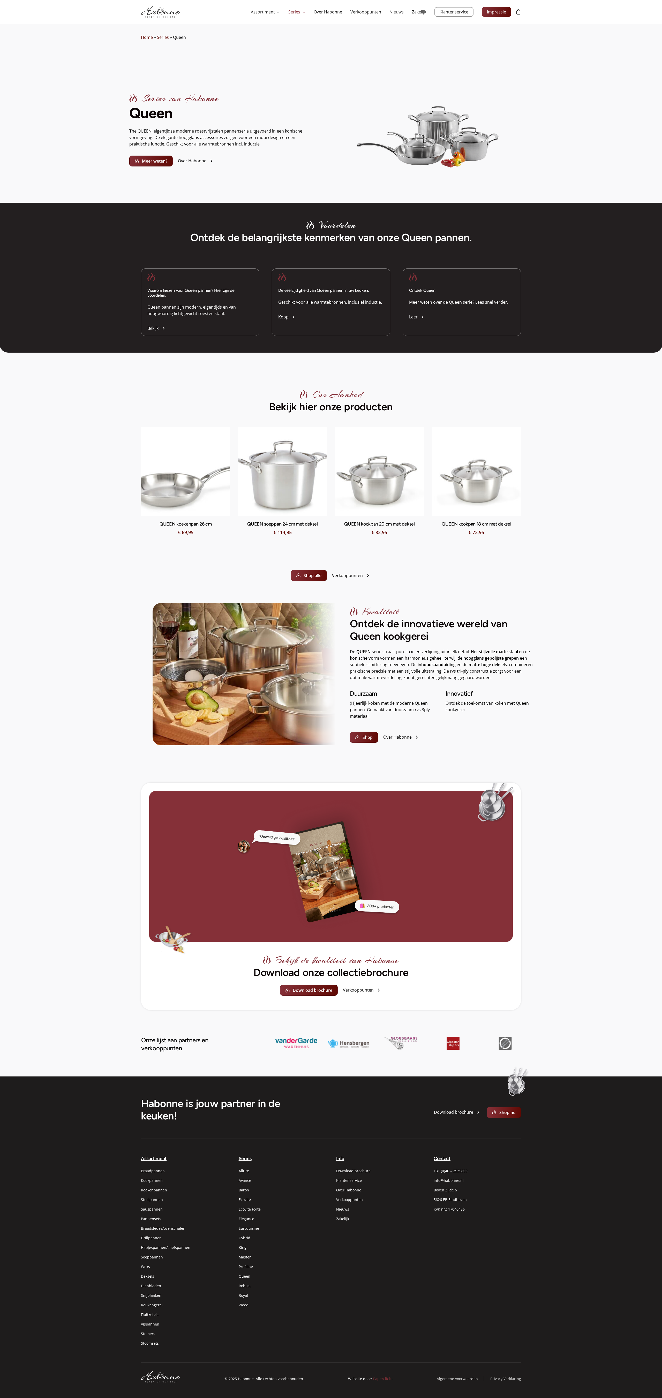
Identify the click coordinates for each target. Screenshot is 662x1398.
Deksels (147, 1276)
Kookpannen (152, 1180)
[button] (151, 161)
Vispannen (150, 1324)
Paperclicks (383, 1378)
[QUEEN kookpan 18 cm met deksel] (476, 471)
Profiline (246, 1266)
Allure (244, 1170)
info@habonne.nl (449, 1180)
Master (245, 1257)
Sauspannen (152, 1209)
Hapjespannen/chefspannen (165, 1247)
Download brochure (353, 1170)
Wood (244, 1304)
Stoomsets (150, 1343)
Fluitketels (150, 1314)
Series (163, 37)
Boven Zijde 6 (445, 1190)
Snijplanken (151, 1295)
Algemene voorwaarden (457, 1378)
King (242, 1247)
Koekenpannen (154, 1190)
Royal (243, 1295)
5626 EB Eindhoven (450, 1199)
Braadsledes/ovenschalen (163, 1228)
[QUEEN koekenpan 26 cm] (185, 471)
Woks (145, 1266)
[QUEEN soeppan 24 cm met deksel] (282, 471)
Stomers (148, 1333)
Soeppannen (152, 1257)
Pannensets (151, 1218)
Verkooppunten (349, 1199)
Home (147, 37)
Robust (245, 1285)
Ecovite (245, 1199)
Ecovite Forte (250, 1209)
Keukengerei (152, 1304)
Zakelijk (342, 1218)
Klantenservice (349, 1180)
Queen (244, 1276)
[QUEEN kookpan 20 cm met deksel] (379, 471)
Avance (245, 1180)
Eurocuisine (249, 1228)
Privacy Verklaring (505, 1378)
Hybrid (244, 1237)
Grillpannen (151, 1237)
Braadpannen (153, 1170)
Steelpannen (152, 1199)
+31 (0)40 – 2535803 (451, 1170)
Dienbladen (151, 1285)
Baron (244, 1190)
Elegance (246, 1218)
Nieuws (342, 1209)
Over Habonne (348, 1190)
